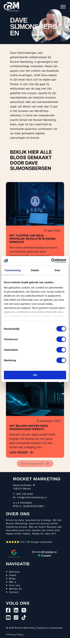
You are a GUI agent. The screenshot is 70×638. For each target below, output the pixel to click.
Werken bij (15, 588)
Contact (14, 592)
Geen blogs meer (32, 463)
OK (35, 374)
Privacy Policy (15, 634)
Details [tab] (35, 270)
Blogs (12, 578)
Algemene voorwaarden (50, 627)
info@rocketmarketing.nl (32, 497)
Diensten (14, 571)
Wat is (12, 582)
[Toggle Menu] (63, 6)
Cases (12, 575)
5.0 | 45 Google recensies (36, 542)
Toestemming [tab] (12, 270)
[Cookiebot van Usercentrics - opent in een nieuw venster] (51, 261)
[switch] (61, 339)
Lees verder (18, 452)
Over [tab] (57, 270)
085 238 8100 (24, 494)
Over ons (14, 585)
